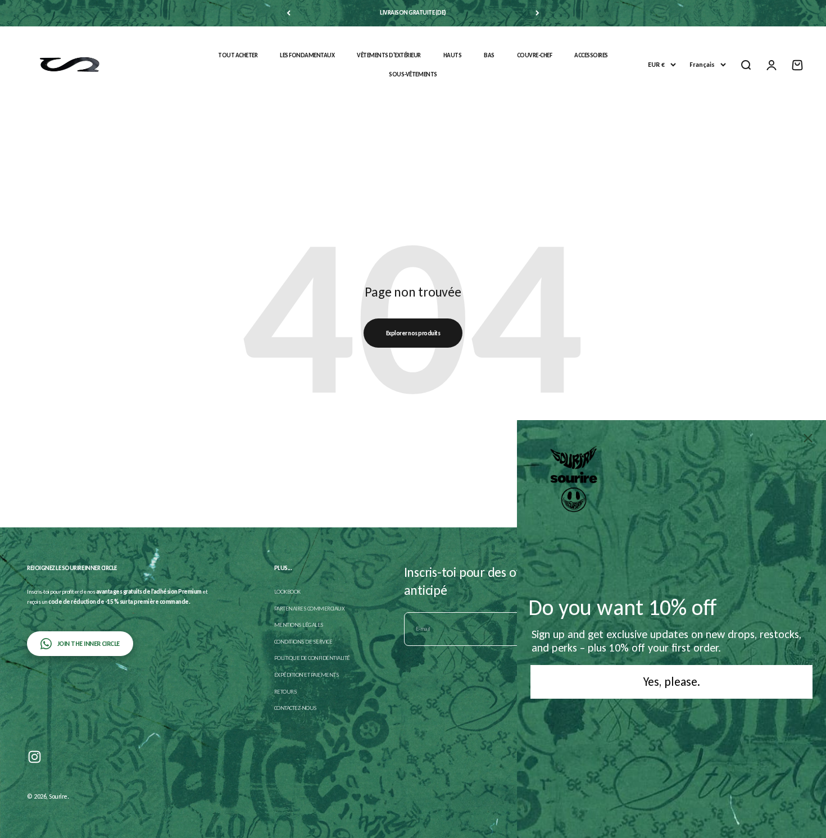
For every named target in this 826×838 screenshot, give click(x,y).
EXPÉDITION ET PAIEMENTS (306, 674)
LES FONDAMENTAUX (307, 55)
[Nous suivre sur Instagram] (34, 756)
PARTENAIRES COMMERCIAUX (309, 608)
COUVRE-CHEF (534, 55)
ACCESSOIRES (591, 55)
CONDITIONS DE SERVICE (303, 641)
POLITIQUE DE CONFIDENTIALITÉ (312, 658)
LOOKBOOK (287, 591)
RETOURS (285, 691)
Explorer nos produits (413, 333)
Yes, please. (671, 681)
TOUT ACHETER (237, 55)
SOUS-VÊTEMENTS (413, 74)
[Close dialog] (808, 438)
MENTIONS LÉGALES (299, 624)
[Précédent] (289, 13)
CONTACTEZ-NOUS (295, 708)
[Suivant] (537, 13)
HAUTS (452, 55)
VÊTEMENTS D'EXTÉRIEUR (389, 55)
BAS (489, 55)
